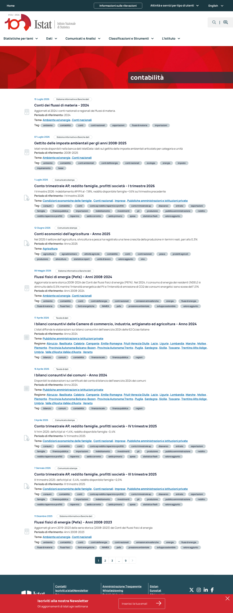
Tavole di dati (62, 317)
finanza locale (98, 357)
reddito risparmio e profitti (49, 216)
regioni (139, 357)
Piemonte (40, 348)
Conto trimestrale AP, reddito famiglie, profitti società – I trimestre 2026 (94, 186)
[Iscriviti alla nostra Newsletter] (158, 603)
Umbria (39, 352)
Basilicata (65, 343)
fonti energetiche (86, 306)
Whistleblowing (113, 590)
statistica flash (150, 216)
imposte (182, 163)
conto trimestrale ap (141, 205)
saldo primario (115, 216)
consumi (47, 205)
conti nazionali (98, 125)
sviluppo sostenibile (166, 306)
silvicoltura (61, 259)
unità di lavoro (104, 259)
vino (143, 259)
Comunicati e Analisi (80, 38)
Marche (191, 343)
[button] (214, 22)
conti (80, 125)
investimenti (123, 211)
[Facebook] (212, 590)
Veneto (88, 352)
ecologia (151, 163)
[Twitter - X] (191, 590)
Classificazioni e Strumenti (129, 38)
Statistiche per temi (18, 38)
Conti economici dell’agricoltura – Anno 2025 (72, 234)
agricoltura (48, 254)
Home (11, 6)
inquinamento (43, 168)
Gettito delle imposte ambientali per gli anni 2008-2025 (80, 143)
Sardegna (151, 348)
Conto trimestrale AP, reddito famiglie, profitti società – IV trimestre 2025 (95, 426)
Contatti (60, 586)
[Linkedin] (206, 590)
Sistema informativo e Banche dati (72, 99)
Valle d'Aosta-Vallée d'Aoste (63, 352)
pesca (162, 254)
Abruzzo (52, 343)
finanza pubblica (60, 211)
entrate (179, 205)
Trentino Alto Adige (194, 348)
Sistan (154, 586)
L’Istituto (168, 38)
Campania (92, 343)
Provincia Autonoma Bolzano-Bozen (72, 348)
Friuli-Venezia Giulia (136, 343)
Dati (49, 38)
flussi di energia (188, 301)
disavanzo (163, 205)
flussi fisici (65, 306)
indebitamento (103, 211)
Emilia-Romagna (111, 343)
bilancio (47, 357)
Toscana (174, 348)
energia (166, 163)
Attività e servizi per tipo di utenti (172, 5)
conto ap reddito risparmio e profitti (107, 205)
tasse (60, 168)
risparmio (74, 216)
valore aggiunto (172, 216)
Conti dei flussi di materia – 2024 (61, 105)
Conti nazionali (82, 120)
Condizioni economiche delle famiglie (67, 201)
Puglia (139, 348)
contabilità (65, 125)
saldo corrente (94, 216)
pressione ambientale (139, 306)
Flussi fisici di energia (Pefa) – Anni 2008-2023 (73, 522)
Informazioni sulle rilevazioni (118, 6)
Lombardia (177, 343)
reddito (201, 211)
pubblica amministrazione (177, 211)
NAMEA (105, 306)
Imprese (120, 201)
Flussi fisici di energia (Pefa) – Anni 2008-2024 (73, 277)
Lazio (154, 343)
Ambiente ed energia (56, 120)
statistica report (82, 259)
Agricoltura (50, 248)
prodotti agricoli (180, 254)
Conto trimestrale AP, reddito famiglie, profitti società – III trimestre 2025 (95, 474)
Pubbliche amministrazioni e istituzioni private (157, 201)
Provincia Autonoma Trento (115, 348)
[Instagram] (199, 590)
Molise (201, 343)
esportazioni (118, 125)
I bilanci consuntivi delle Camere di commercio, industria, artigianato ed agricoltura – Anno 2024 (115, 324)
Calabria (79, 343)
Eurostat (155, 590)
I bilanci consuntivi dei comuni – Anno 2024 (70, 375)
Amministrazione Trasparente (122, 586)
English (213, 6)
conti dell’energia (109, 163)
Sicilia (163, 348)
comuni (62, 357)
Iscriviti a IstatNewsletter (71, 590)
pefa (119, 306)
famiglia (41, 211)
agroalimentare (69, 254)
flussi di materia (139, 125)
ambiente (48, 125)
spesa (132, 216)
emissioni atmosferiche (147, 301)
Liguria (164, 343)
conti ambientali (86, 163)
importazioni (161, 125)
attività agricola (91, 254)
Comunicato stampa (65, 179)
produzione (152, 211)
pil (138, 211)
